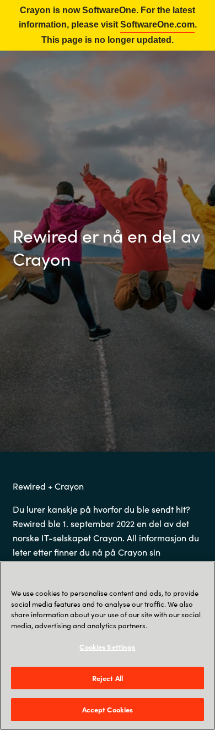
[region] (107, 645)
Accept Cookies (107, 709)
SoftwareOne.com (157, 24)
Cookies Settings (107, 646)
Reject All (107, 678)
